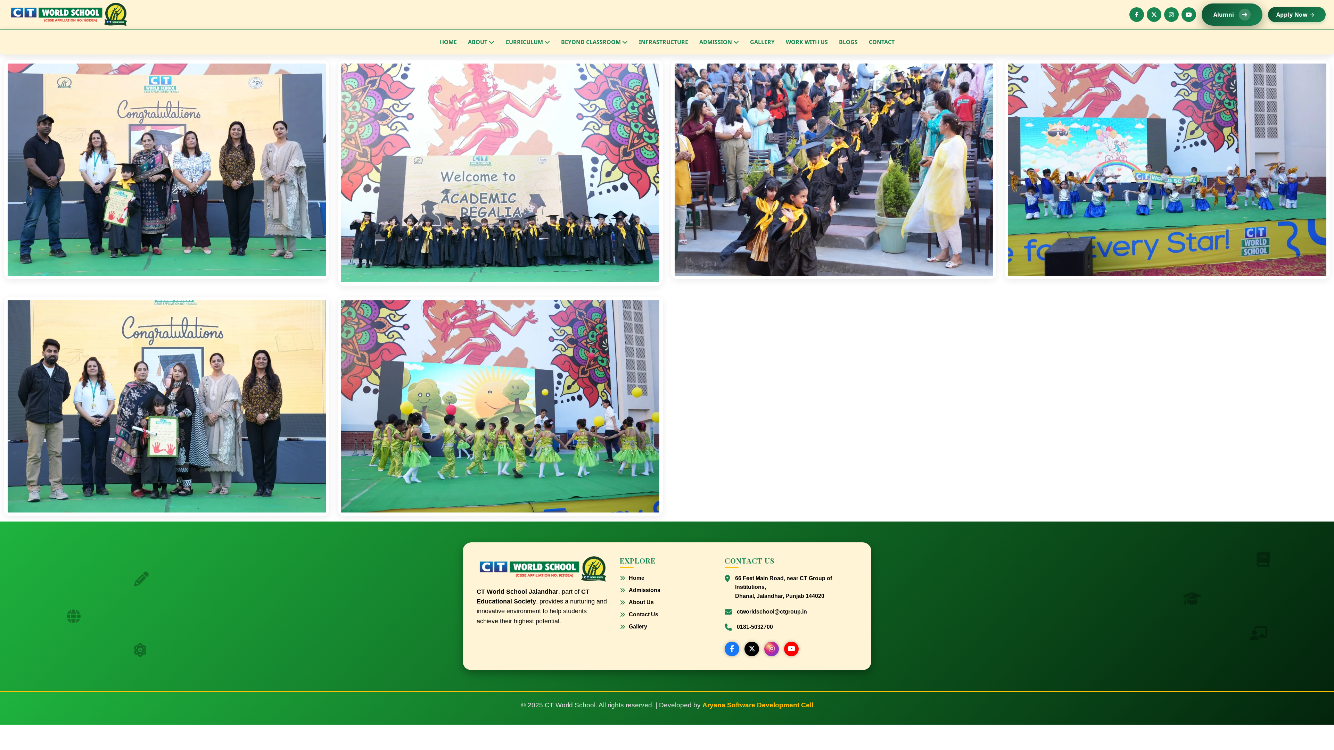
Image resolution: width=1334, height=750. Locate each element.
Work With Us (807, 42)
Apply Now (1295, 14)
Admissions (644, 590)
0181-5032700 (755, 627)
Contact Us (643, 614)
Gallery (762, 42)
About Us (641, 602)
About (477, 42)
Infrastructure (663, 42)
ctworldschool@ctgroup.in (772, 612)
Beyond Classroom (591, 42)
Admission (715, 42)
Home (448, 42)
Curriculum (524, 42)
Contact (882, 42)
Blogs (848, 42)
